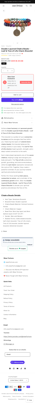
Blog (5, 318)
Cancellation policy (23, 399)
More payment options (17, 104)
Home (3, 46)
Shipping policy (12, 399)
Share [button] (5, 231)
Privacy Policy (8, 302)
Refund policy (6, 396)
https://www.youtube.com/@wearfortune (18, 336)
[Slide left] (14, 43)
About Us (7, 310)
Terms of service (16, 396)
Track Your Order (9, 290)
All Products (7, 286)
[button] (4, 6)
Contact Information (10, 314)
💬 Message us (9, 344)
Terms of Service (9, 306)
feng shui (8, 46)
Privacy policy (29, 393)
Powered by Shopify (18, 393)
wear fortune (9, 393)
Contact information (28, 396)
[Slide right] (21, 43)
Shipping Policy (8, 294)
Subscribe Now (26, 82)
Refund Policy (8, 298)
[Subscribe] (28, 354)
